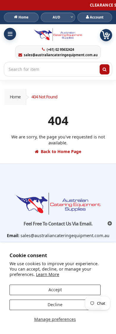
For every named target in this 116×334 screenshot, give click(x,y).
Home (15, 97)
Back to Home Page (61, 151)
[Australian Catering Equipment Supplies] (58, 34)
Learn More (47, 274)
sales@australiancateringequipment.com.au (60, 55)
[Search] (105, 69)
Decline (55, 304)
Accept (55, 289)
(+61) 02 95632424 (60, 50)
